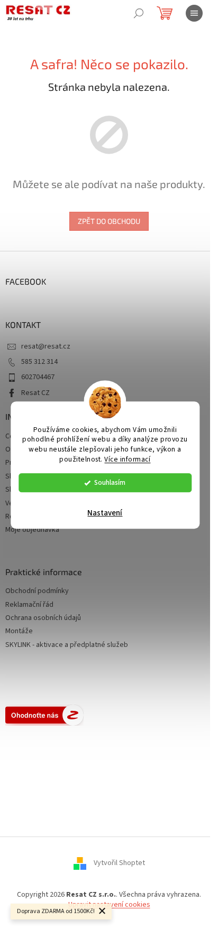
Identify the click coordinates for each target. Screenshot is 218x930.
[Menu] (194, 13)
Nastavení (104, 513)
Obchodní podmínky (37, 591)
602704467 (37, 377)
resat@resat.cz (45, 346)
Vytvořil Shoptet (119, 863)
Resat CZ (35, 393)
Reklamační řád (29, 605)
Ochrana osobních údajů (43, 618)
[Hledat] (138, 13)
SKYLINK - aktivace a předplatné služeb (66, 645)
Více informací (127, 459)
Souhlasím (109, 482)
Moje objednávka (32, 529)
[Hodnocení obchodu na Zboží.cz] (44, 715)
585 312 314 (39, 361)
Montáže (19, 631)
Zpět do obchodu (109, 221)
